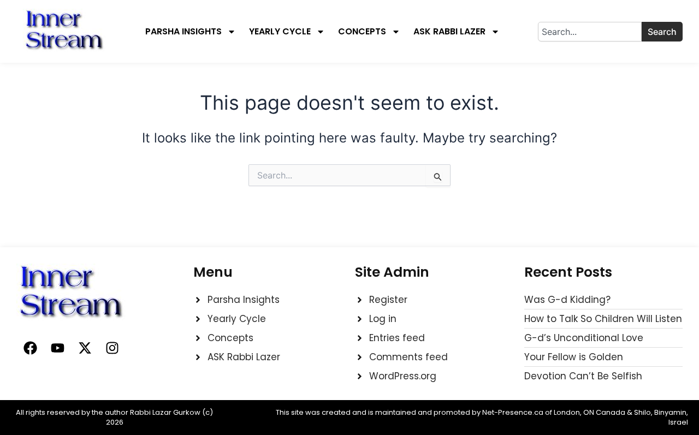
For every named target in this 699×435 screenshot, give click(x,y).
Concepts (362, 31)
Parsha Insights (183, 31)
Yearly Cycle (280, 31)
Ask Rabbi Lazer (449, 31)
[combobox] (590, 31)
